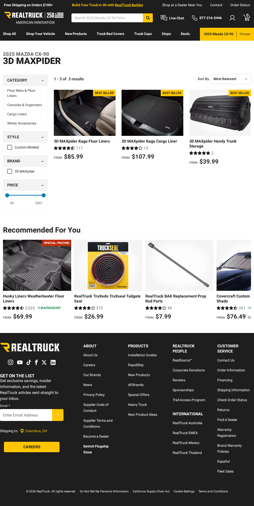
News (87, 385)
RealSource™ (182, 360)
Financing (224, 380)
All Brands (136, 385)
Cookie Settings (184, 491)
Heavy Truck (137, 405)
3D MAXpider (25, 171)
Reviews (179, 380)
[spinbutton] (12, 203)
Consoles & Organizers (24, 105)
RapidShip (136, 365)
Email (5, 406)
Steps (166, 34)
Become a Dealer (96, 436)
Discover (10, 47)
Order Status (240, 5)
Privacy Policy (94, 395)
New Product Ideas (142, 415)
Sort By (203, 79)
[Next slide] (246, 280)
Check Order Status (232, 400)
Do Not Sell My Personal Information (104, 491)
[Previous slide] (8, 280)
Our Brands (92, 375)
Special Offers (138, 395)
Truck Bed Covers (110, 34)
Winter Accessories (21, 123)
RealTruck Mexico (186, 443)
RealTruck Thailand (187, 453)
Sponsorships (183, 390)
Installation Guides (142, 355)
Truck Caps (143, 34)
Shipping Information (233, 390)
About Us (90, 355)
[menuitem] (9, 34)
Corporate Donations (189, 370)
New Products (76, 34)
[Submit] (58, 415)
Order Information (231, 370)
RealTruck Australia (187, 423)
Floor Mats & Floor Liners (21, 93)
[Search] (148, 17)
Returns (223, 410)
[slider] (7, 195)
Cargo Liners (17, 114)
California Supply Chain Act (151, 491)
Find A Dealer (227, 420)
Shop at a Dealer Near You (182, 5)
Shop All (9, 34)
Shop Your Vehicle (40, 34)
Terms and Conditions (213, 491)
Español (223, 461)
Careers (89, 365)
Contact (216, 5)
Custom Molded (27, 147)
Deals (185, 34)
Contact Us (225, 360)
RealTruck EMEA (185, 433)
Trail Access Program (189, 400)
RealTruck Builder (129, 5)
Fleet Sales (225, 471)
